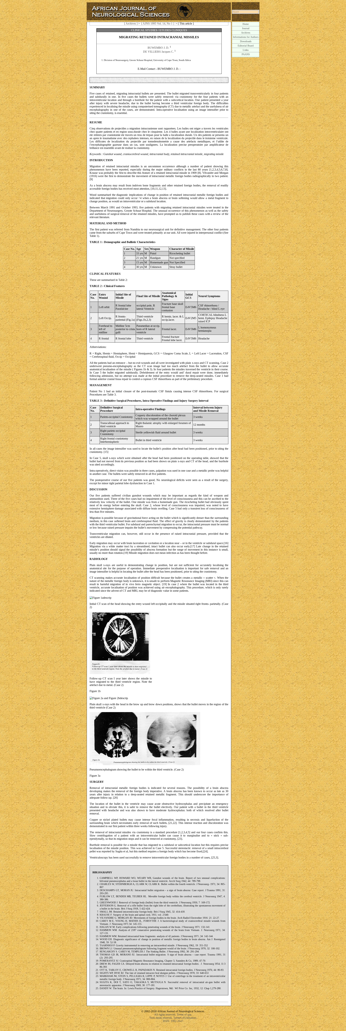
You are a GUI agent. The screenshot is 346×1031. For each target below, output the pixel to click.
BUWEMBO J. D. (158, 47)
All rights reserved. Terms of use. (173, 1014)
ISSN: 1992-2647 (173, 1021)
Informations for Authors (245, 37)
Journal (245, 28)
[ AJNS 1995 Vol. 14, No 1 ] (157, 23)
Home (246, 24)
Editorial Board (246, 45)
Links (246, 49)
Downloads (245, 41)
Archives (245, 32)
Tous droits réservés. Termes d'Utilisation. (173, 1017)
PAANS (246, 54)
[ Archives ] (130, 23)
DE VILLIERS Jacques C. (158, 51)
